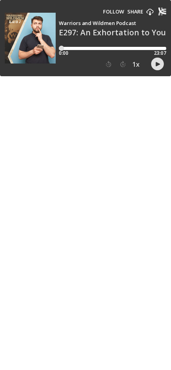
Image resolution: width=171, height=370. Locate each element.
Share (135, 11)
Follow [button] (113, 11)
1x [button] (136, 64)
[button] (150, 12)
